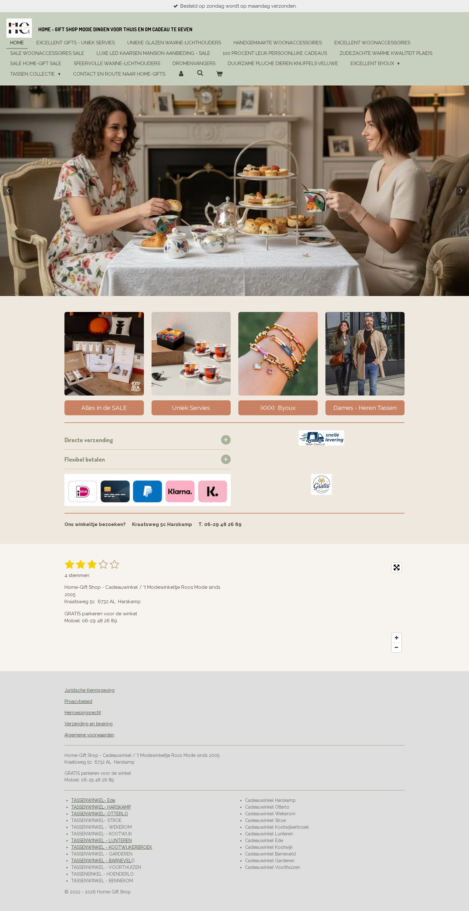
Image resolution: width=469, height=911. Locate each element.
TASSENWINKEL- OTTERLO (99, 813)
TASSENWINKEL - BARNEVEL (101, 860)
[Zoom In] (396, 637)
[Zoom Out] (396, 647)
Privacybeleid (78, 701)
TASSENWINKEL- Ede (93, 800)
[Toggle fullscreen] (396, 567)
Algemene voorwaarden (89, 734)
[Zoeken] (200, 73)
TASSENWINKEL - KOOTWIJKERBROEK (111, 847)
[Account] (181, 74)
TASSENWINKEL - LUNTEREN (101, 840)
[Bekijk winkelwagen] (219, 74)
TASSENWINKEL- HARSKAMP (101, 807)
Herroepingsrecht (82, 712)
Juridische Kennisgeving (89, 690)
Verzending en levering (88, 723)
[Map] (321, 607)
